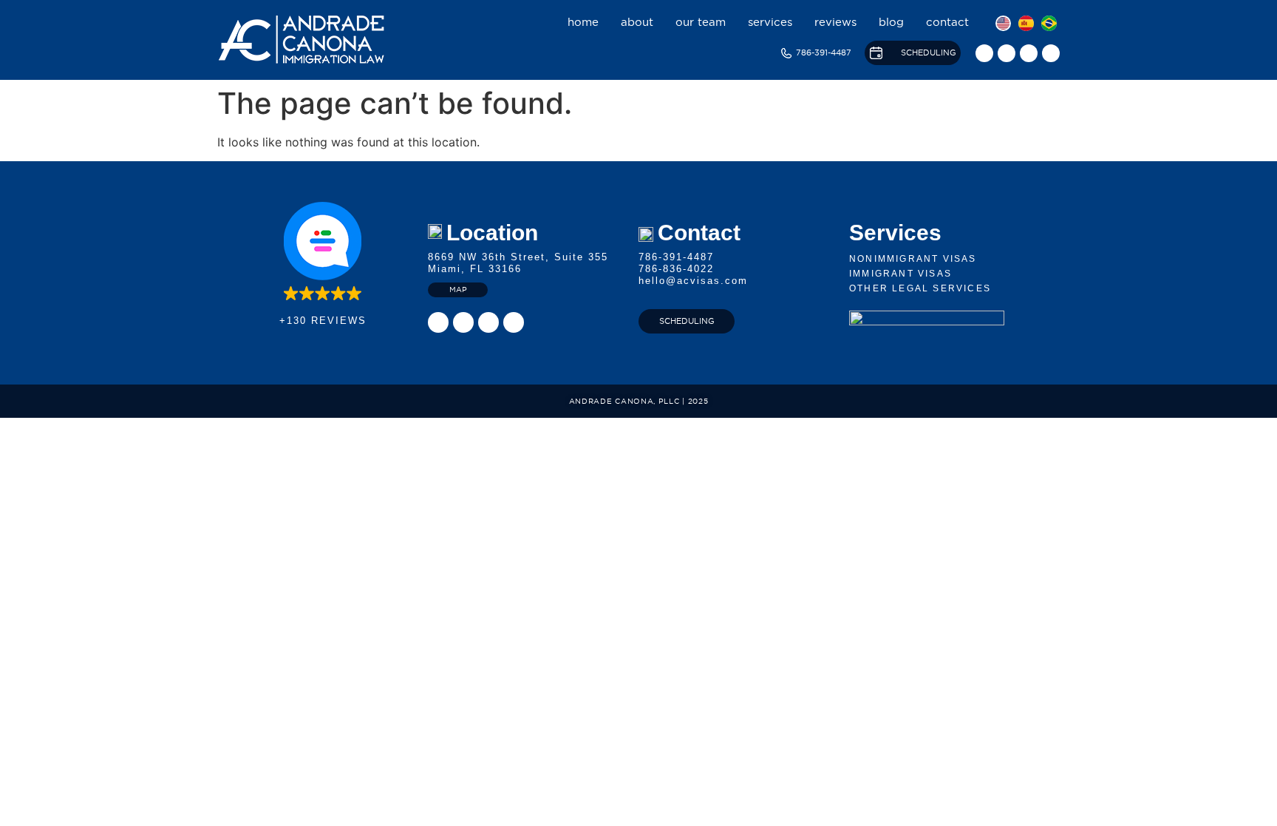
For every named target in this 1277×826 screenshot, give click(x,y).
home (583, 22)
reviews (835, 22)
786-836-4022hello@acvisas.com (693, 274)
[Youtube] (1029, 53)
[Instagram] (984, 53)
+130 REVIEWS (323, 320)
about (637, 22)
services (770, 22)
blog (891, 22)
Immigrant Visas (900, 273)
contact (947, 22)
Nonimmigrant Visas (913, 259)
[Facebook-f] (1006, 53)
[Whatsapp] (1051, 53)
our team (700, 22)
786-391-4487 (676, 257)
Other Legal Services (920, 288)
